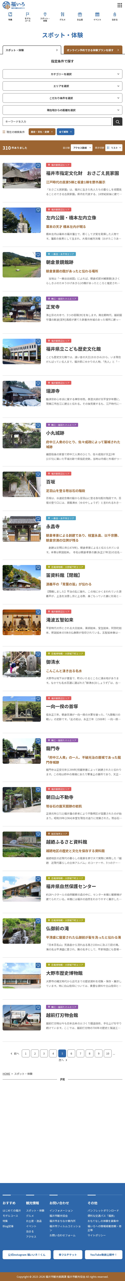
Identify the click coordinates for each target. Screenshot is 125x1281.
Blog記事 (8, 1226)
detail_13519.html (14, 692)
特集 (10, 19)
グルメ (62, 19)
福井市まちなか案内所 (62, 1221)
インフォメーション (61, 1210)
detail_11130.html (14, 959)
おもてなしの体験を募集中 (103, 1221)
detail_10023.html (14, 377)
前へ (16, 1053)
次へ (61, 1060)
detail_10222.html (14, 561)
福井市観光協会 (58, 1216)
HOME (6, 1074)
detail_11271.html (14, 293)
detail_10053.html (14, 159)
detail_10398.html (14, 828)
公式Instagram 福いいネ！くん (26, 1255)
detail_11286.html (14, 734)
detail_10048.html (14, 1001)
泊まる (115, 19)
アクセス (31, 1236)
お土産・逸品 (34, 1221)
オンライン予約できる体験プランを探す (90, 50)
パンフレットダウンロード (103, 1210)
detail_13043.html (14, 248)
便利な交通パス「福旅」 (102, 1216)
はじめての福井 (12, 1210)
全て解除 (63, 131)
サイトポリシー (97, 1235)
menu (120, 5)
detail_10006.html (14, 419)
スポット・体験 (45, 19)
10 (107, 1053)
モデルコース (28, 19)
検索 (117, 122)
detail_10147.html (14, 648)
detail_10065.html (14, 335)
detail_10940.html (14, 468)
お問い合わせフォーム (62, 1235)
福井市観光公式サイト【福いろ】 (14, 5)
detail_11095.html (14, 783)
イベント (97, 19)
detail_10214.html (14, 204)
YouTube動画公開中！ (103, 1255)
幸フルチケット (68, 1255)
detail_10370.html (14, 606)
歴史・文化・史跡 (40, 131)
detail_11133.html (14, 872)
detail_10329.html (14, 914)
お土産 (80, 19)
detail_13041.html (14, 512)
